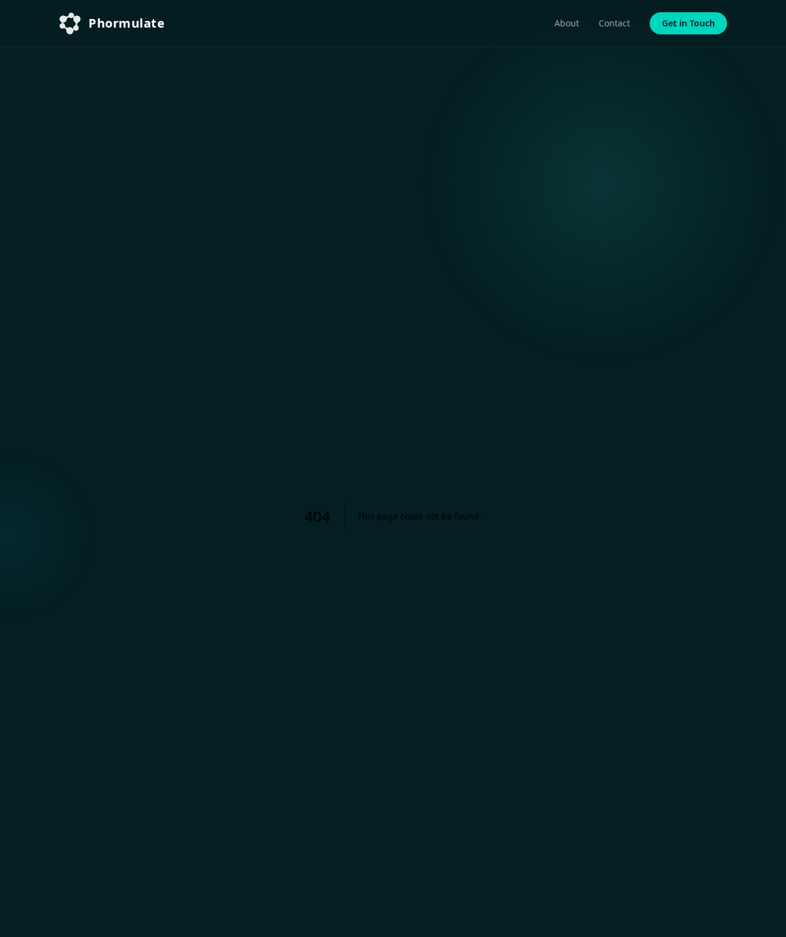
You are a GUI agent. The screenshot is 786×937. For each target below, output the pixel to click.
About (566, 23)
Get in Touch (688, 23)
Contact (614, 23)
